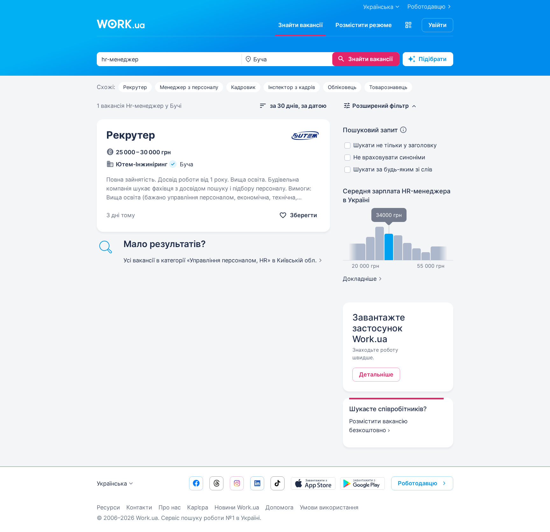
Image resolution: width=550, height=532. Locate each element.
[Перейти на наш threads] (216, 483)
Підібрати (433, 59)
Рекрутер (135, 87)
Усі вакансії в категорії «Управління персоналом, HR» (220, 260)
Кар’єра (197, 507)
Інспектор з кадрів (291, 87)
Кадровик (243, 87)
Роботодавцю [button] (417, 483)
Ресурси (108, 507)
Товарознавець (388, 87)
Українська (112, 483)
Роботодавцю (426, 6)
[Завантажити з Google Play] (362, 483)
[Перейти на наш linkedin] (257, 483)
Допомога (279, 507)
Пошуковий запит (370, 130)
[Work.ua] (121, 24)
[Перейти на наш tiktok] (278, 483)
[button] (408, 25)
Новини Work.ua (237, 507)
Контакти (139, 507)
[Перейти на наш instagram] (237, 483)
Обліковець (342, 87)
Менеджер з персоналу (189, 87)
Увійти (437, 25)
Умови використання (329, 507)
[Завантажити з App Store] (313, 483)
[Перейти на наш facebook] (196, 483)
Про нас (170, 507)
